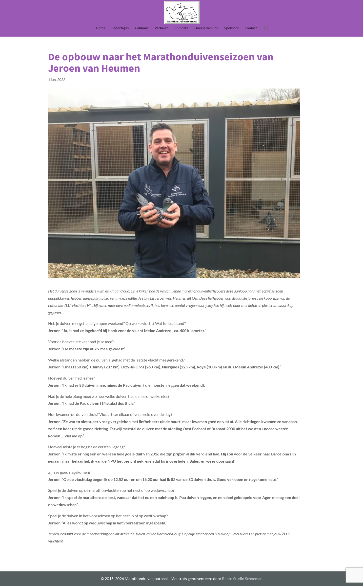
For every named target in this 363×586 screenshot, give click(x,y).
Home (100, 28)
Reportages (120, 28)
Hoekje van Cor (206, 28)
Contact (251, 28)
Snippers (181, 28)
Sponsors (231, 28)
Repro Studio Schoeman (242, 578)
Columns (141, 28)
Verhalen (161, 28)
